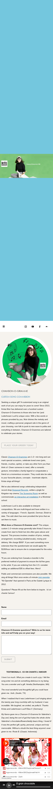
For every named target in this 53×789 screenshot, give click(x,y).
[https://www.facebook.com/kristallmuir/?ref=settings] (40, 327)
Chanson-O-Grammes (17, 457)
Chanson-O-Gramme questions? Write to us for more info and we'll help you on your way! (25, 631)
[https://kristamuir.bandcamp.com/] (47, 327)
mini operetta (44, 577)
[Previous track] (4, 785)
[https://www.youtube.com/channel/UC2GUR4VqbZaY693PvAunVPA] (33, 327)
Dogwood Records (20, 490)
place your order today (19, 445)
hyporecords (5, 781)
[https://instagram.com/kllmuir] (26, 327)
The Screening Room (29, 493)
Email (3, 618)
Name (4, 607)
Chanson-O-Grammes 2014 (19, 781)
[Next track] (14, 785)
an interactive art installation (26, 497)
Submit (8, 659)
